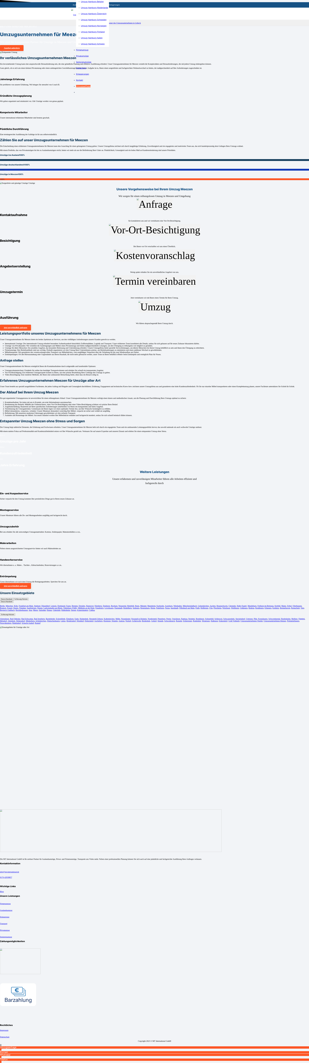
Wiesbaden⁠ (177, 606)
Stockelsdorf (240, 619)
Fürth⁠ (197, 608)
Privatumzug (5, 930)
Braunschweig (222, 606)
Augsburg (168, 606)
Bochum (114, 606)
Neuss (167, 608)
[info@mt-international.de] (154, 869)
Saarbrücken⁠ (31, 608)
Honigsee (107, 621)
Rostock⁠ (3, 608)
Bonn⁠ (137, 606)
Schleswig (218, 619)
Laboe (63, 621)
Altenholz (11, 621)
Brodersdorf (71, 621)
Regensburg (145, 608)
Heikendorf (20, 621)
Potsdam (22, 608)
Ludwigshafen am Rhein (52, 608)
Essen (68, 606)
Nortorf (128, 621)
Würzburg (226, 608)
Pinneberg (161, 619)
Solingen (136, 608)
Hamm (39, 608)
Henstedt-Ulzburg (96, 619)
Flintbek (301, 619)
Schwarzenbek (229, 619)
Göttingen (244, 608)
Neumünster (125, 619)
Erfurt (289, 606)
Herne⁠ (153, 608)
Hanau (49, 610)
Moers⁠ (35, 610)
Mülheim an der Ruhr (86, 608)
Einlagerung (4, 917)
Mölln (118, 619)
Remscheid (295, 608)
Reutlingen (259, 608)
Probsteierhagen (293, 621)
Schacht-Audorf (28, 623)
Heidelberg (127, 608)
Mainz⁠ (283, 606)
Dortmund (61, 606)
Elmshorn (70, 619)
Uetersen (249, 619)
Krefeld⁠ (277, 606)
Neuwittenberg (5, 623)
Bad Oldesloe (15, 619)
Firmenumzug (5, 904)
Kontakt (4, 1052)
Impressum (4, 1030)
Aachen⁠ (213, 606)
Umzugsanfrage (8, 1047)
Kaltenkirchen (109, 619)
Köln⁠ (16, 606)
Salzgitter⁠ (42, 610)
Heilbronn (204, 608)
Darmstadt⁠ (118, 608)
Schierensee (187, 621)
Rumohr (179, 621)
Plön (255, 619)
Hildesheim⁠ (65, 610)
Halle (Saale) (242, 606)
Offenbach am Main (186, 608)
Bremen (75, 606)
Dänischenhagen (53, 621)
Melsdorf (3, 621)
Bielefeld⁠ (130, 606)
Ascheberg (98, 621)
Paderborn (160, 608)
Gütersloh (56, 610)
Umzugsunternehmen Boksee (275, 621)
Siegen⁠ (73, 610)
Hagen (15, 608)
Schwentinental (274, 619)
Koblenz (275, 608)
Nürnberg (98, 606)
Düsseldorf (45, 606)
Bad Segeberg (39, 619)
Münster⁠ (143, 606)
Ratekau (184, 619)
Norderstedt (152, 619)
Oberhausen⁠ (297, 606)
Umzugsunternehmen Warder (251, 621)
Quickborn (176, 619)
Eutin (77, 619)
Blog (2, 892)
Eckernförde (60, 619)
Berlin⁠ (2, 606)
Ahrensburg (4, 619)
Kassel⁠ (9, 608)
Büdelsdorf (16, 623)
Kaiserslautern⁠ (82, 610)
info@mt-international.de (9, 872)
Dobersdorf (89, 621)
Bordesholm (285, 619)
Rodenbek (197, 621)
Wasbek (114, 621)
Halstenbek (84, 619)
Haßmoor (214, 621)
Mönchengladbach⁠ (190, 606)
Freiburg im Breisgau (265, 606)
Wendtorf (80, 621)
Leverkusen (109, 608)
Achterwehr (136, 621)
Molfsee (294, 619)
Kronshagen (262, 619)
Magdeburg (252, 606)
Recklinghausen (22, 610)
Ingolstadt (174, 608)
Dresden (82, 606)
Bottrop (251, 608)
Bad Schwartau (27, 619)
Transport (3, 924)
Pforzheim (217, 608)
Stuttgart (37, 606)
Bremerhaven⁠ (285, 608)
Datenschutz (4, 1037)
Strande (160, 621)
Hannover (90, 606)
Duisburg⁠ (106, 606)
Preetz (168, 619)
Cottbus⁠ (92, 610)
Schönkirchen (40, 621)
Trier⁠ (302, 608)
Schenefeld (209, 619)
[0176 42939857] (154, 875)
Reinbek (191, 619)
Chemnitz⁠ (232, 606)
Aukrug (121, 621)
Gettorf (154, 621)
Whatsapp (5, 1054)
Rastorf (37, 623)
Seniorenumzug (6, 937)
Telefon (4, 1059)
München (9, 606)
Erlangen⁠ (268, 608)
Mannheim (151, 606)
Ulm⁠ (211, 608)
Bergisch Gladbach (7, 610)
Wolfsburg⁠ (235, 608)
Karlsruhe (160, 606)
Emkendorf (223, 621)
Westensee (206, 621)
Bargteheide (50, 619)
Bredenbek (146, 621)
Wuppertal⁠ (122, 606)
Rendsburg (200, 619)
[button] (0, 1045)
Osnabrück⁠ (99, 608)
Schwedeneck (169, 621)
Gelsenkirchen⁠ (203, 606)
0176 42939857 (6, 877)
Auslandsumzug (6, 910)
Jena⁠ (30, 610)
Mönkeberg (30, 621)
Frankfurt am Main (26, 606)
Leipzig (53, 606)
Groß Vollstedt (233, 621)
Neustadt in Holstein (139, 619)
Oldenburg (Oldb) (70, 608)
